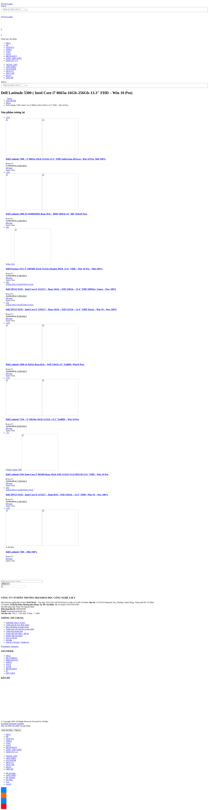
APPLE (9, 50)
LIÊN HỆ (9, 78)
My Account (10, 773)
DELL (8, 43)
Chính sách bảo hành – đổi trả (17, 634)
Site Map (9, 780)
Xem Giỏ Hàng (7, 730)
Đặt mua (9, 168)
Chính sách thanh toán (14, 631)
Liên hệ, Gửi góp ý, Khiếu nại (17, 642)
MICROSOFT (11, 56)
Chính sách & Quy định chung (17, 625)
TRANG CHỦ (11, 65)
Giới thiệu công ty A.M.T (15, 623)
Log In (8, 784)
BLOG (8, 76)
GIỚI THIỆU (11, 67)
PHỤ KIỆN (10, 673)
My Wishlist (10, 778)
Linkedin (20, 724)
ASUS (8, 54)
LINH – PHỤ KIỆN (14, 58)
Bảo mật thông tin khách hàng (17, 627)
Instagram (12, 724)
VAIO (8, 52)
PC (7, 671)
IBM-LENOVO (12, 660)
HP (7, 45)
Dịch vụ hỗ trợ (11, 638)
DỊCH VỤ (10, 71)
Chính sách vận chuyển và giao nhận (20, 629)
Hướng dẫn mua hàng (14, 636)
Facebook (4, 724)
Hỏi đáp (9, 640)
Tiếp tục (17, 730)
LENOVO (10, 47)
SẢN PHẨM (11, 69)
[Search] (27, 85)
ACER (8, 667)
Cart (7, 782)
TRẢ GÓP (10, 73)
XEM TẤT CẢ (12, 61)
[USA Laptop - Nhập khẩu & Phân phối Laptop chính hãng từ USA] (7, 4)
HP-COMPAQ (11, 658)
